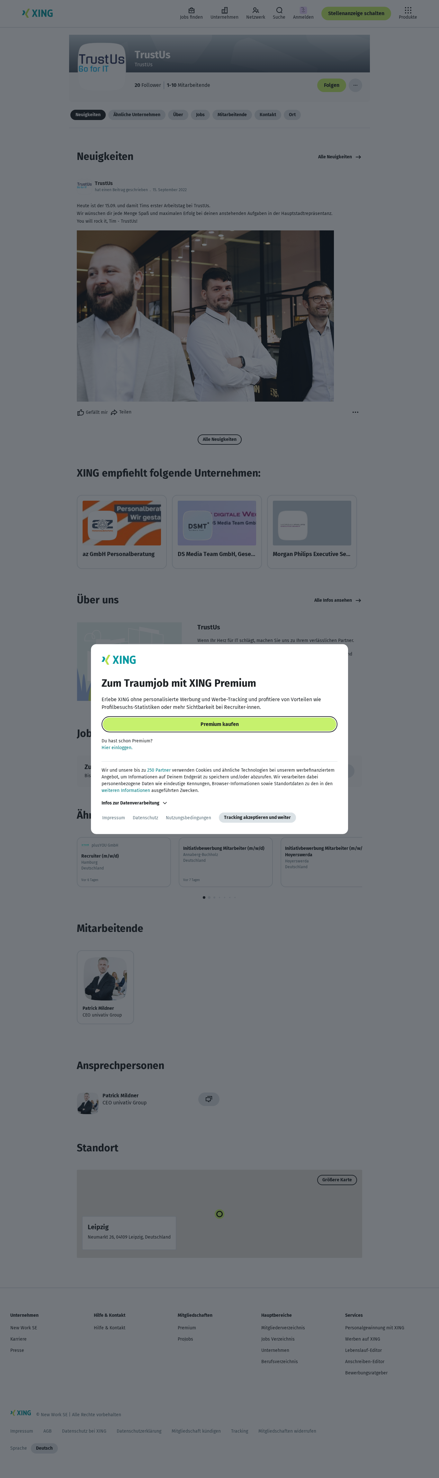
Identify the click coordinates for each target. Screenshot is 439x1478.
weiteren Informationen (126, 790)
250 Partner (159, 770)
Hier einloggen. (117, 747)
